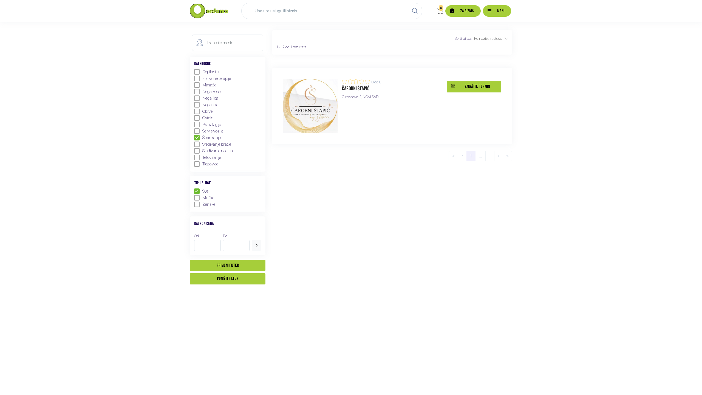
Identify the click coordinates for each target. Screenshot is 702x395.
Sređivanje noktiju (217, 150)
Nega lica (210, 98)
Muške (208, 197)
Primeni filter (228, 265)
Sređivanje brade (216, 144)
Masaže (209, 85)
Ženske (208, 204)
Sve (205, 191)
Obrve (207, 111)
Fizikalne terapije (216, 78)
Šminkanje (211, 137)
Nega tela (210, 104)
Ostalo (207, 117)
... (480, 156)
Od (196, 236)
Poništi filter (227, 278)
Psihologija (211, 124)
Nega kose (211, 91)
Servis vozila (212, 131)
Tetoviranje (211, 157)
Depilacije (210, 71)
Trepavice (210, 164)
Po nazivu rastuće (489, 38)
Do (225, 236)
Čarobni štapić (355, 88)
